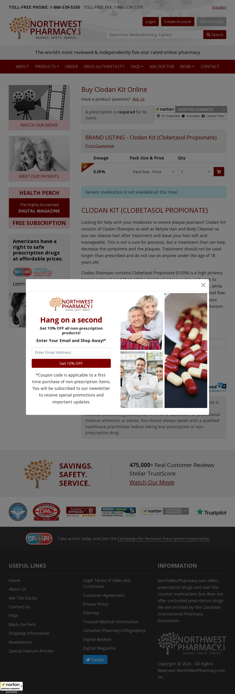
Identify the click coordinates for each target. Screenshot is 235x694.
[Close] (203, 285)
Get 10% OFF (71, 363)
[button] (11, 688)
